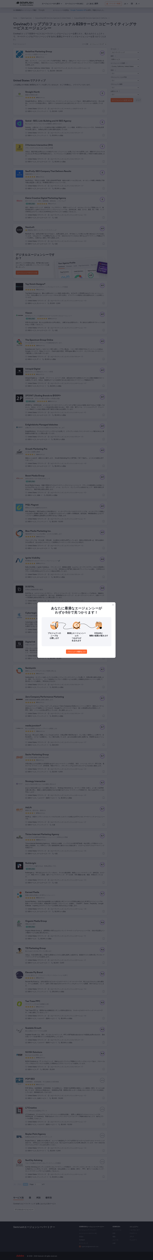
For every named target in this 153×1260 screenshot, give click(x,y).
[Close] (113, 604)
